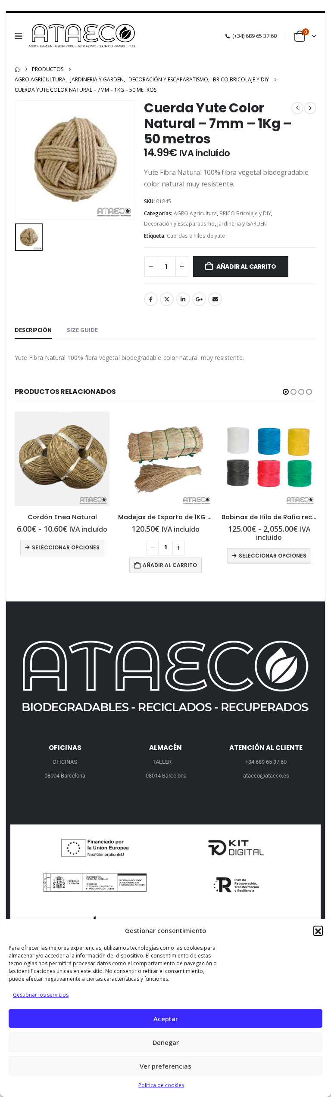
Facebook (151, 299)
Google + (199, 299)
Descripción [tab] (33, 330)
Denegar (166, 1042)
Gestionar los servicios (41, 994)
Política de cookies (161, 1085)
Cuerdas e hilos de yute (196, 235)
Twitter (167, 299)
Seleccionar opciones (66, 547)
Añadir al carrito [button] (170, 565)
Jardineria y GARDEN (242, 223)
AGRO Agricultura (195, 213)
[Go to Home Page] (17, 69)
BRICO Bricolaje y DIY (245, 213)
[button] (318, 930)
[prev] (297, 108)
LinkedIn (183, 299)
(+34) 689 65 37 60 (254, 36)
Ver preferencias (165, 1066)
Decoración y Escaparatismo (179, 223)
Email (215, 299)
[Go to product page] (62, 459)
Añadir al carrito (246, 266)
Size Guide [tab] (82, 330)
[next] (310, 108)
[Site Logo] (83, 36)
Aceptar (165, 1018)
